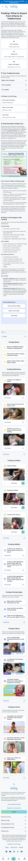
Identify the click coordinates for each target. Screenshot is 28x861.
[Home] (14, 6)
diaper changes (4, 211)
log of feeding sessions (17, 209)
